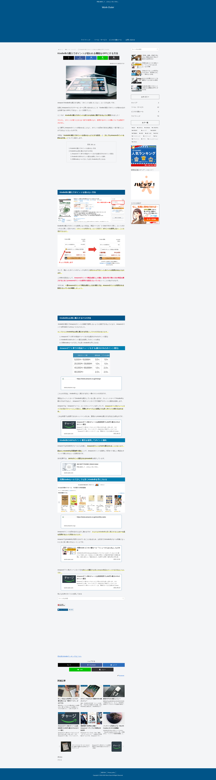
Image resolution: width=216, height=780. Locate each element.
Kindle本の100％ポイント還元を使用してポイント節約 (88, 156)
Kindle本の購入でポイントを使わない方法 (83, 148)
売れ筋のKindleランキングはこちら (70, 656)
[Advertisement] (108, 24)
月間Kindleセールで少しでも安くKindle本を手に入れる (88, 159)
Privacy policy (111, 772)
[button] (114, 58)
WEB (72, 609)
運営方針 (103, 772)
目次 (88, 144)
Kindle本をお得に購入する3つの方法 (81, 151)
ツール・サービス (63, 609)
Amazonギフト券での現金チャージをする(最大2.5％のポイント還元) (92, 153)
